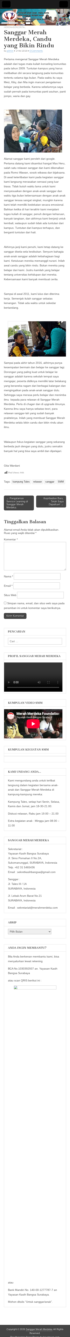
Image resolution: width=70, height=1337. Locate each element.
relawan (37, 481)
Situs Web (10, 595)
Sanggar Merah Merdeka (39, 1329)
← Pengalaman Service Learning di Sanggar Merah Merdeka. (17, 503)
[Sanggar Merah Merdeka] (35, 17)
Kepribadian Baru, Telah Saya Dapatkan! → (54, 501)
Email (8, 585)
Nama (8, 576)
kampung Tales (21, 481)
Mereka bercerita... (15, 27)
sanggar (49, 481)
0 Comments (36, 50)
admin (10, 50)
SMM (61, 481)
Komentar (11, 539)
